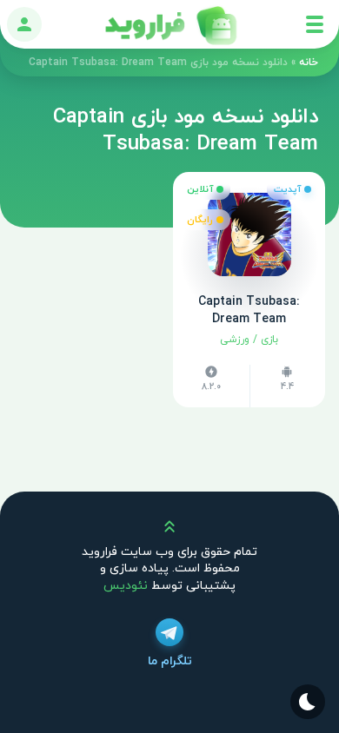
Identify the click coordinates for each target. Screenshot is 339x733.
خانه (308, 62)
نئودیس (125, 586)
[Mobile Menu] (314, 24)
